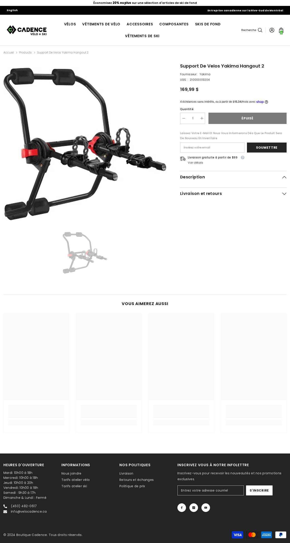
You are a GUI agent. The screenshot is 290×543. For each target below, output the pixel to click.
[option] (145, 3)
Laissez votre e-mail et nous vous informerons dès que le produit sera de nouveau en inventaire (231, 135)
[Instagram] (193, 507)
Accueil (8, 52)
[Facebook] (181, 507)
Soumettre (267, 147)
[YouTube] (205, 507)
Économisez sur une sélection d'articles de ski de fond (145, 3)
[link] (36, 415)
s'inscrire (259, 490)
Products (25, 52)
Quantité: (187, 109)
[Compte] (272, 30)
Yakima (205, 74)
